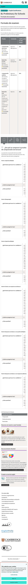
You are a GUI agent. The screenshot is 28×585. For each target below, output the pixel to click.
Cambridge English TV (7, 444)
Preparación (5, 416)
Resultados (5, 421)
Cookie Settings (14, 574)
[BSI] (6, 553)
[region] (14, 573)
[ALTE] (6, 529)
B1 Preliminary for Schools (7, 412)
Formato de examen (7, 414)
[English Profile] (7, 535)
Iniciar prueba (5, 485)
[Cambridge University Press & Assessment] (11, 544)
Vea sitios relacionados (13, 559)
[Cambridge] (6, 2)
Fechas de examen (6, 419)
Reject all (14, 578)
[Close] (26, 564)
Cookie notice (15, 572)
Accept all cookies (14, 582)
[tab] (4, 140)
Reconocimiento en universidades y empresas (12, 470)
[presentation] (4, 140)
